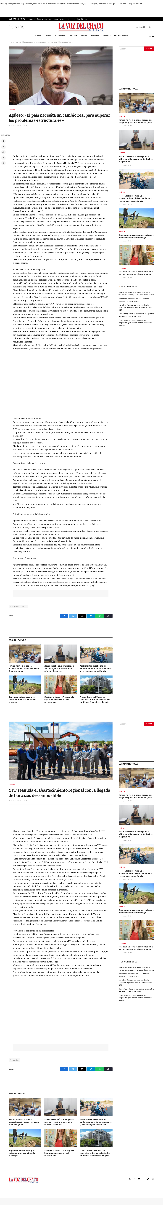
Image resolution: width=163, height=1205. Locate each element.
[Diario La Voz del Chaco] (81, 27)
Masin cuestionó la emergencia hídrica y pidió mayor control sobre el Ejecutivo (58, 19)
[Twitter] (3, 146)
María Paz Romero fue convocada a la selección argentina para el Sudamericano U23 (135, 307)
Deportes (106, 36)
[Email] (3, 152)
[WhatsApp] (3, 163)
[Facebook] (3, 141)
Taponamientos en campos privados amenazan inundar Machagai (22, 699)
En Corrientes (129, 286)
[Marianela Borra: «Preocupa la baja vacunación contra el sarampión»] (60, 684)
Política (48, 36)
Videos (38, 36)
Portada (11, 42)
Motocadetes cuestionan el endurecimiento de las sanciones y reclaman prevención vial (96, 668)
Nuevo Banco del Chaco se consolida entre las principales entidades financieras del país (95, 699)
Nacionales (60, 36)
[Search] (149, 35)
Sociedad (73, 36)
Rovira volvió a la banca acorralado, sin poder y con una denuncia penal (24, 668)
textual (24, 606)
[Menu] (153, 35)
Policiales (95, 36)
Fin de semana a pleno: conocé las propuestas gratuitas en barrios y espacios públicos (135, 322)
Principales (14, 606)
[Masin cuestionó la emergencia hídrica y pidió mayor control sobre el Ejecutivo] (60, 654)
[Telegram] (3, 157)
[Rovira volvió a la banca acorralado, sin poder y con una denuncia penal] (25, 654)
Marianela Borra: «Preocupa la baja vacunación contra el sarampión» (59, 699)
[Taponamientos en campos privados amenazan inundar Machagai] (25, 684)
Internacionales (121, 36)
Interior (84, 36)
